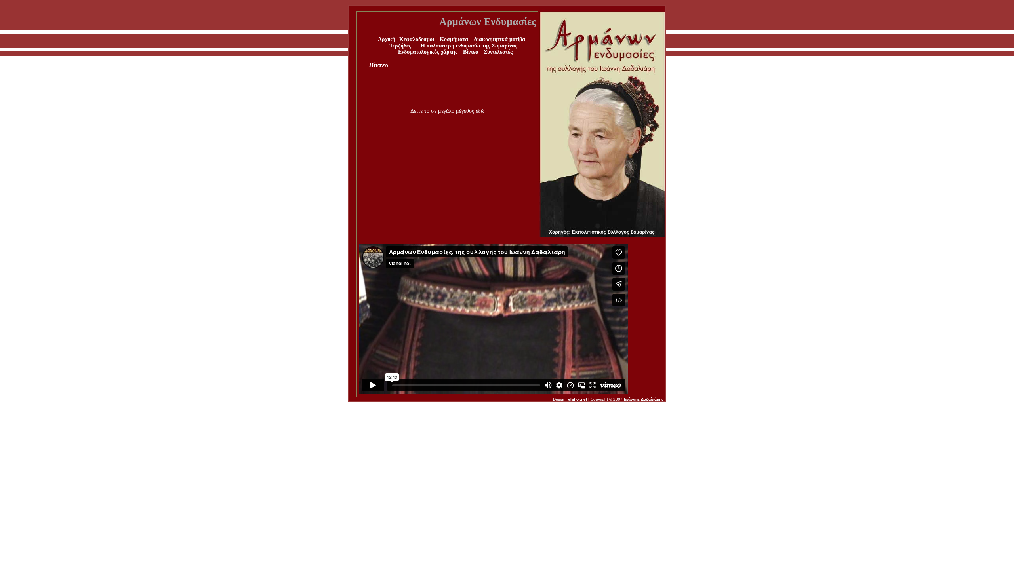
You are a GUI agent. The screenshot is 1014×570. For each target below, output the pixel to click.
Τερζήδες (400, 46)
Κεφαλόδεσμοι (416, 39)
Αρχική (386, 39)
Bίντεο (471, 52)
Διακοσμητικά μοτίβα (499, 39)
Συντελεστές (498, 52)
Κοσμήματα (454, 39)
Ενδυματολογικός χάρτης (427, 52)
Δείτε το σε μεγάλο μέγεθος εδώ (447, 111)
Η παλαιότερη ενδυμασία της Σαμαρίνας (469, 46)
